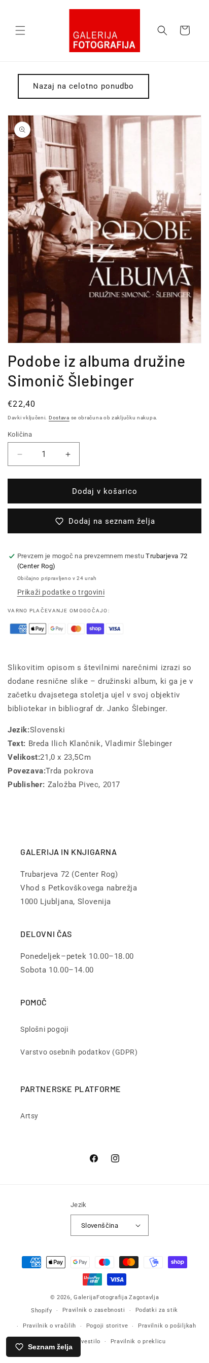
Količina (20, 434)
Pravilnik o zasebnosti (93, 1310)
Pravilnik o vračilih (49, 1325)
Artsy (29, 1116)
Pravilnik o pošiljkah (167, 1325)
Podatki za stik (157, 1310)
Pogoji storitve (107, 1325)
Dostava (59, 417)
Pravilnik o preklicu (138, 1341)
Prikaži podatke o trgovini (61, 592)
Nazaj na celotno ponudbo (83, 86)
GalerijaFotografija (100, 1297)
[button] (20, 30)
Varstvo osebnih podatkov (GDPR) (79, 1052)
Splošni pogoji (44, 1029)
